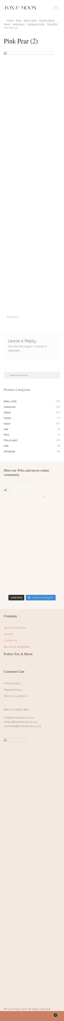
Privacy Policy (12, 683)
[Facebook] (6, 666)
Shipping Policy (13, 689)
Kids (6, 428)
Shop (18, 20)
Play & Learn (11, 440)
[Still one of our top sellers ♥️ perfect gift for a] (32, 571)
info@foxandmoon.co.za (19, 717)
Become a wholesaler (17, 646)
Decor (7, 24)
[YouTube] (23, 666)
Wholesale (9, 451)
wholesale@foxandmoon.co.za (22, 726)
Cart (49, 1013)
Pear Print (52, 24)
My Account (10, 1016)
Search (32, 1016)
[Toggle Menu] (56, 7)
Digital (7, 412)
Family (7, 417)
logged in (29, 346)
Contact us (10, 640)
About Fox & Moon (15, 627)
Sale (6, 445)
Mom (6, 434)
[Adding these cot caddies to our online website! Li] (32, 508)
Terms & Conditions (15, 696)
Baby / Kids (30, 20)
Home (10, 20)
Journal (8, 634)
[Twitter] (11, 666)
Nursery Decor (47, 20)
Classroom (10, 406)
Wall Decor (19, 24)
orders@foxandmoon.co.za (20, 722)
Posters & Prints (35, 24)
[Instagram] (17, 666)
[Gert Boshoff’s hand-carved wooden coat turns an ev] (32, 540)
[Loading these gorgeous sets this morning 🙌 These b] (32, 585)
